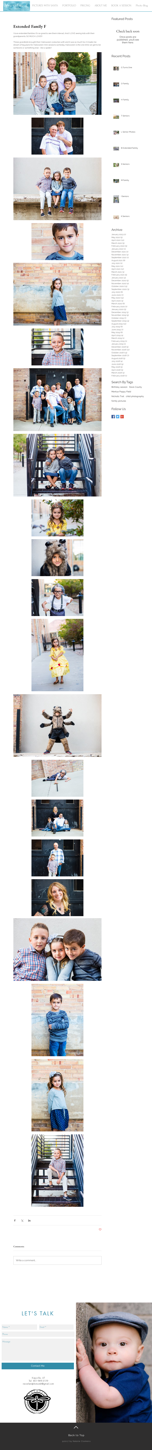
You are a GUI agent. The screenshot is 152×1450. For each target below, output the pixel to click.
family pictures (118, 401)
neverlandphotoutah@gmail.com (38, 1383)
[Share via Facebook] (14, 1220)
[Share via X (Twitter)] (22, 1220)
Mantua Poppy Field (121, 391)
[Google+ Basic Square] (122, 416)
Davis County (135, 387)
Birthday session (119, 387)
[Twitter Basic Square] (117, 416)
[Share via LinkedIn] (29, 1220)
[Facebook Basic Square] (113, 416)
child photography (135, 396)
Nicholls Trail (117, 396)
